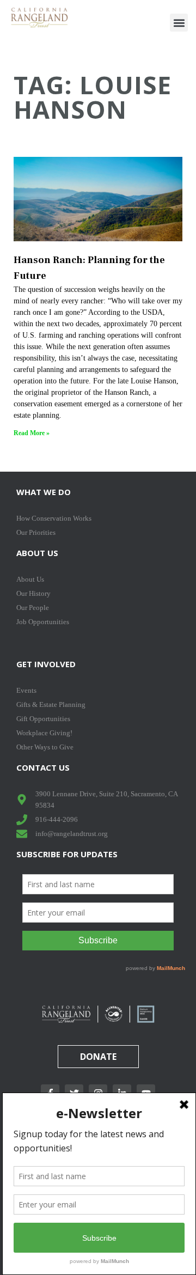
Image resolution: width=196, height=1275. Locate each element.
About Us (37, 552)
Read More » (32, 433)
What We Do (43, 491)
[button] (179, 23)
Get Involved (46, 663)
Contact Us (43, 767)
